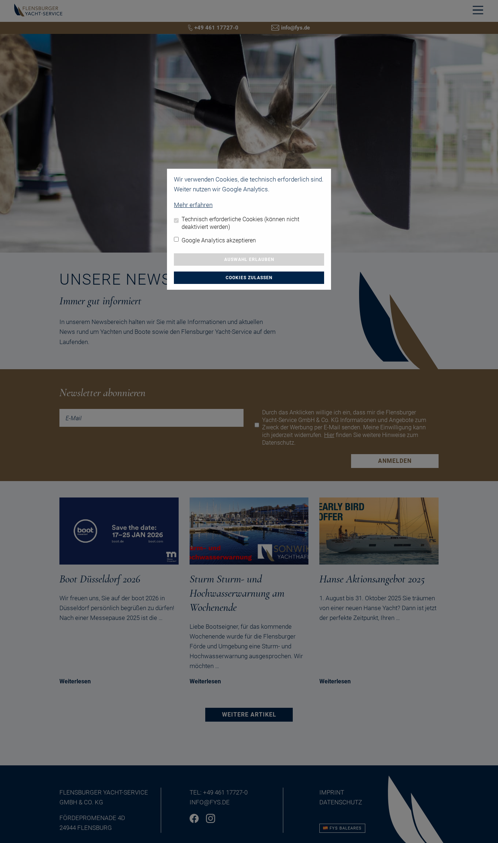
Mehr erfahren (193, 204)
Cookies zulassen (249, 277)
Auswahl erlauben (249, 259)
